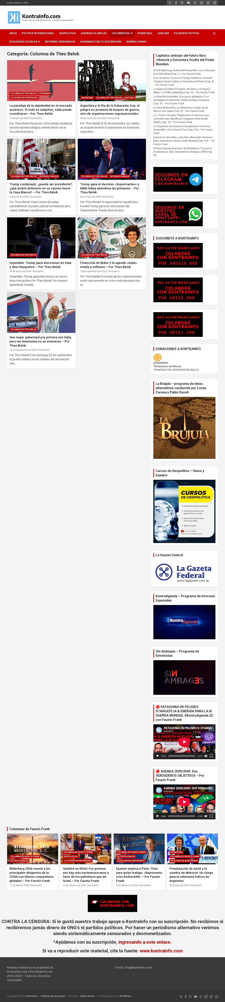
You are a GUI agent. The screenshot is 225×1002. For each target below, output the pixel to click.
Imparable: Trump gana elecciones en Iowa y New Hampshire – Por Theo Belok (40, 265)
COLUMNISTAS (121, 33)
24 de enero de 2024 (20, 271)
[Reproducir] (157, 756)
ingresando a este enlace (144, 942)
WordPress (125, 996)
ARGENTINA (87, 98)
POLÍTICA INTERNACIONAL (38, 33)
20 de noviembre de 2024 (93, 118)
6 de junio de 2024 (19, 196)
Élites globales (19, 861)
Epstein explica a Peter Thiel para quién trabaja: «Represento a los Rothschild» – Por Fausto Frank (139, 875)
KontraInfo (36, 118)
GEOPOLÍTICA (67, 33)
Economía (44, 93)
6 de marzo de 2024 (90, 196)
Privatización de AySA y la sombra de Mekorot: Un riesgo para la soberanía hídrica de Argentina (191, 875)
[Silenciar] (206, 756)
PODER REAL (145, 33)
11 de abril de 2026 (19, 885)
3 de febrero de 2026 (127, 885)
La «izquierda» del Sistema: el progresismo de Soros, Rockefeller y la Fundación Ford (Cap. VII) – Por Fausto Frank (183, 130)
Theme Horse (87, 996)
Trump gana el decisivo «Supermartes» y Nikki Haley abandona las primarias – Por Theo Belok (109, 188)
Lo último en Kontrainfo (24, 98)
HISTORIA (129, 98)
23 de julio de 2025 (179, 885)
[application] (184, 741)
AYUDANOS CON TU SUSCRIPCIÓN (100, 41)
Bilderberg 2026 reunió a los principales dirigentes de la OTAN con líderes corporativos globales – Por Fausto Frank (32, 875)
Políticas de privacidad (53, 996)
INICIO (13, 33)
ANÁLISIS (163, 33)
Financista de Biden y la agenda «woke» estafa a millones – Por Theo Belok (108, 265)
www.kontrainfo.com (161, 951)
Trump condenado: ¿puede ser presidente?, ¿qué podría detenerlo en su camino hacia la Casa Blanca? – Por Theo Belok (41, 188)
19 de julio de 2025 (19, 118)
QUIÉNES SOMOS (136, 41)
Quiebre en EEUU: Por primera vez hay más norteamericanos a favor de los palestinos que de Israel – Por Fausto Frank (86, 875)
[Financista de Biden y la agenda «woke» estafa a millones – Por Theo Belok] (111, 237)
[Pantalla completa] (211, 756)
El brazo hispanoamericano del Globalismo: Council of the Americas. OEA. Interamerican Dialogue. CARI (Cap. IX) (182, 152)
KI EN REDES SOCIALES (23, 41)
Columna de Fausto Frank (25, 856)
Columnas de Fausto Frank (29, 829)
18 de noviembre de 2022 (93, 271)
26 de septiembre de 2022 (23, 350)
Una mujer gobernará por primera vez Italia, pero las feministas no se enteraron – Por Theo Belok (41, 341)
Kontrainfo (32, 996)
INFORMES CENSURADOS (60, 41)
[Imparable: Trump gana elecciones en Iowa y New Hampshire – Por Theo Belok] (41, 237)
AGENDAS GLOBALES (94, 33)
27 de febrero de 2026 (74, 885)
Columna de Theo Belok (24, 93)
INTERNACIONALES (48, 176)
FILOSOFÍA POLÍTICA (186, 33)
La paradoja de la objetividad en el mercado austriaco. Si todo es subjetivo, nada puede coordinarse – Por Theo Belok (41, 110)
